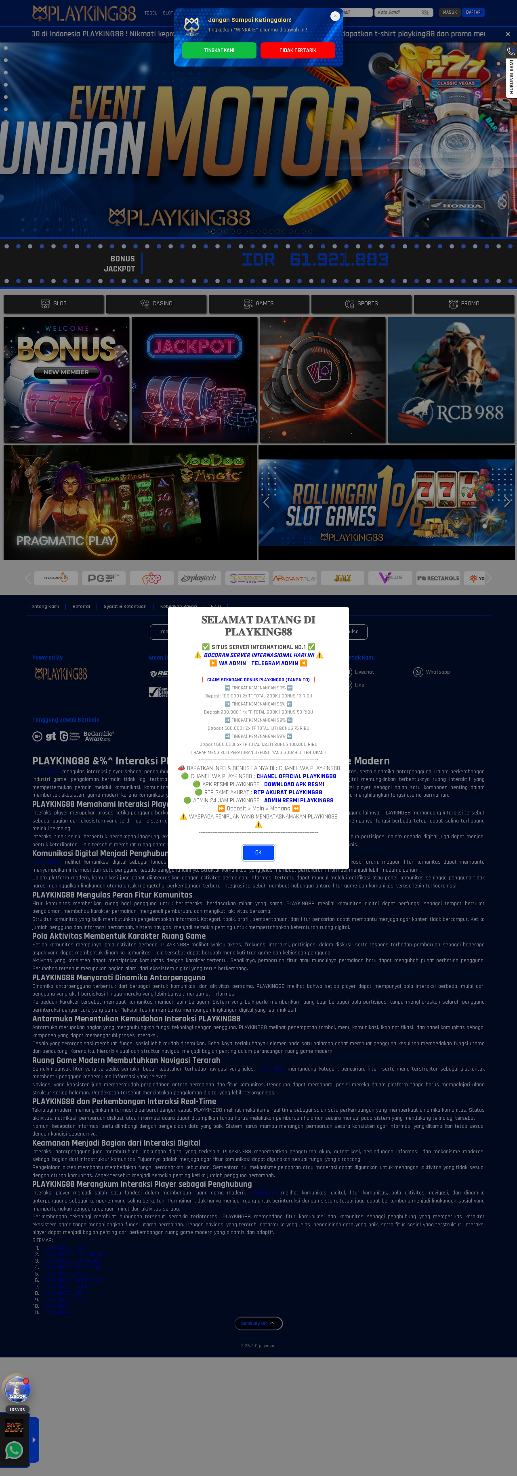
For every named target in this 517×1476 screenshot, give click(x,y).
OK (258, 852)
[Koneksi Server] (17, 1389)
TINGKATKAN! (219, 50)
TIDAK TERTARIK (298, 50)
